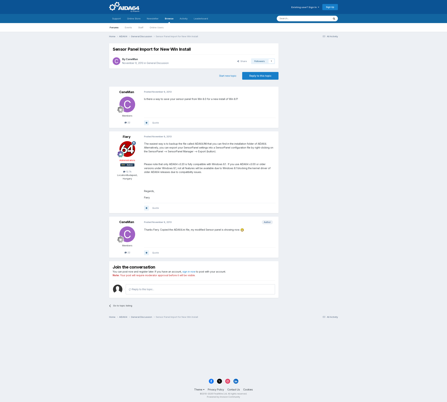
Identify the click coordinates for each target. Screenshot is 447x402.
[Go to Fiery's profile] (127, 149)
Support (116, 18)
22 (128, 122)
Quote (155, 122)
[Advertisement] (310, 66)
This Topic (319, 18)
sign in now (188, 271)
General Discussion (158, 62)
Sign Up (330, 7)
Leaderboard (201, 18)
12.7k (128, 171)
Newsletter (153, 18)
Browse (169, 18)
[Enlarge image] (242, 229)
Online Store (134, 18)
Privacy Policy (216, 389)
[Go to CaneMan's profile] (116, 61)
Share (243, 61)
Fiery (127, 137)
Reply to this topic (260, 75)
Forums (114, 27)
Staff (140, 27)
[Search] (334, 18)
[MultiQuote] (146, 122)
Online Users (157, 27)
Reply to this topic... (142, 289)
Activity (184, 18)
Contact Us (233, 389)
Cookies (248, 389)
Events (128, 27)
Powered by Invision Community (223, 397)
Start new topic (227, 75)
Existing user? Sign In (304, 7)
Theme (198, 389)
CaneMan (132, 59)
